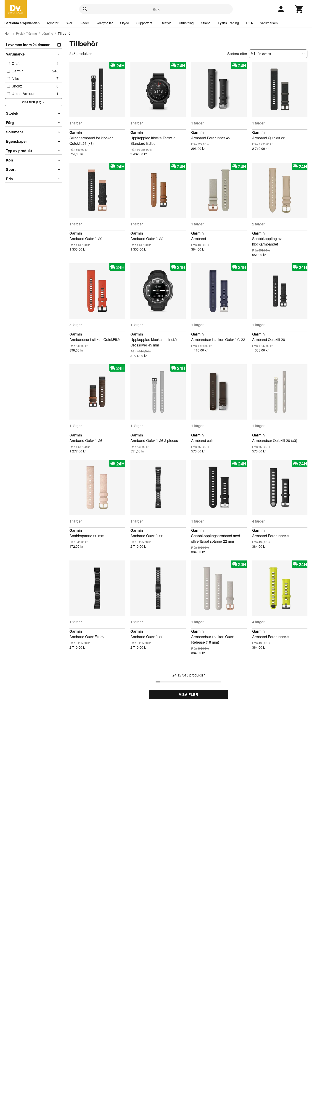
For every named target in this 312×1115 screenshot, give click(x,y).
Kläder (84, 23)
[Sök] (85, 9)
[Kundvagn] (299, 9)
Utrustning (186, 23)
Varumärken (269, 23)
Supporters (144, 23)
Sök (156, 9)
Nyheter (52, 23)
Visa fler (188, 694)
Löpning (47, 33)
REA (249, 23)
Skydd (124, 23)
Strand (206, 23)
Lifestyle (166, 23)
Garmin (75, 132)
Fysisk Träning (228, 23)
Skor (69, 23)
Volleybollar (104, 23)
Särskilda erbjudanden (22, 23)
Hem (8, 33)
